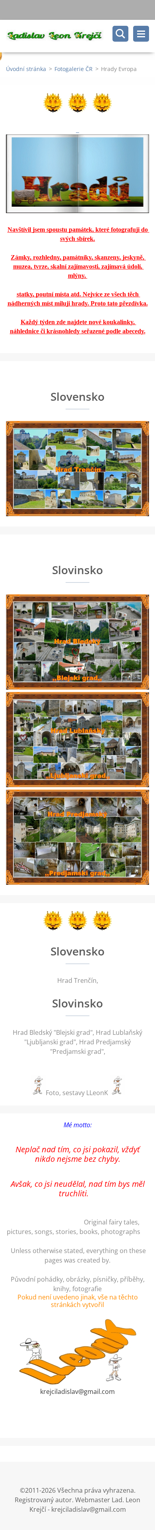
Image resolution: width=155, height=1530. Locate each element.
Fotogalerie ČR (73, 69)
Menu (141, 34)
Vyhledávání (120, 34)
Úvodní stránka (26, 69)
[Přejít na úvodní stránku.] (80, 36)
